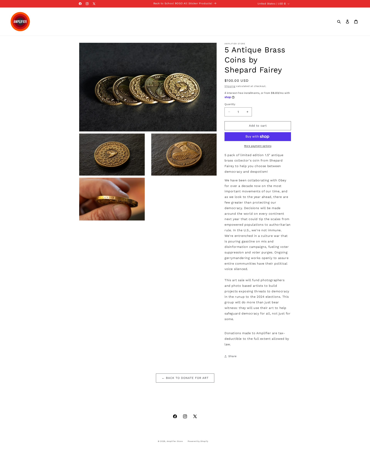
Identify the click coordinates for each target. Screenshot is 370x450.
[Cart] (356, 21)
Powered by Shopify (198, 441)
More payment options (257, 146)
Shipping (230, 86)
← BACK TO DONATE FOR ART (185, 378)
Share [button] (232, 356)
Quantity (230, 104)
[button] (339, 21)
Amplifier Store (175, 441)
